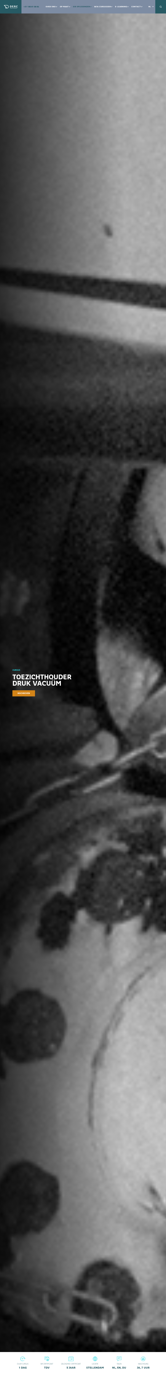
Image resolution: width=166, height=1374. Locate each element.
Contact (136, 7)
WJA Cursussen (102, 7)
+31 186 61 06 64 (31, 7)
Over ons (51, 7)
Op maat (64, 7)
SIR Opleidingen (81, 7)
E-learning (121, 7)
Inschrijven (24, 693)
